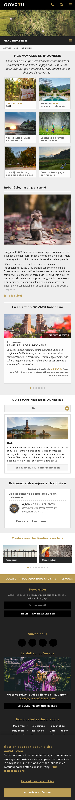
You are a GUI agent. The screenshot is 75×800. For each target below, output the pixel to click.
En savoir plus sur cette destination (37, 467)
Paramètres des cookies (37, 781)
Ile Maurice (38, 726)
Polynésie (18, 730)
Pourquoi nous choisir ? (39, 578)
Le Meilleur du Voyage (37, 653)
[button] (30, 388)
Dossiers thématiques (31, 521)
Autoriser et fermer (37, 792)
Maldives (19, 726)
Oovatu (7, 48)
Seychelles (58, 726)
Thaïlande (37, 730)
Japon (64, 730)
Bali (52, 730)
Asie (16, 48)
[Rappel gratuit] (52, 5)
